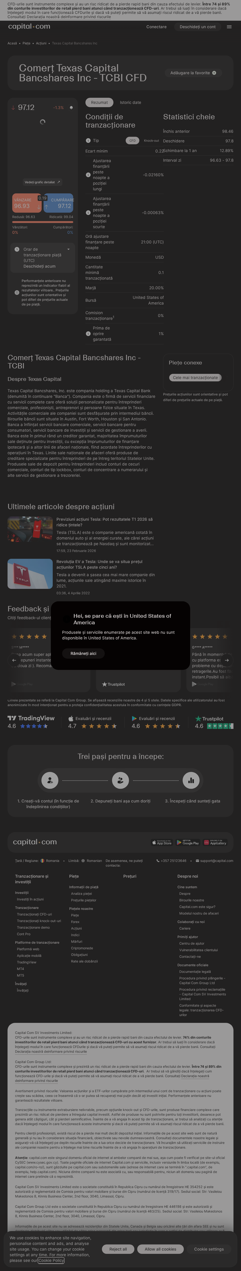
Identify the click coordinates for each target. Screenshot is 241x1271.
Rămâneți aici (83, 653)
